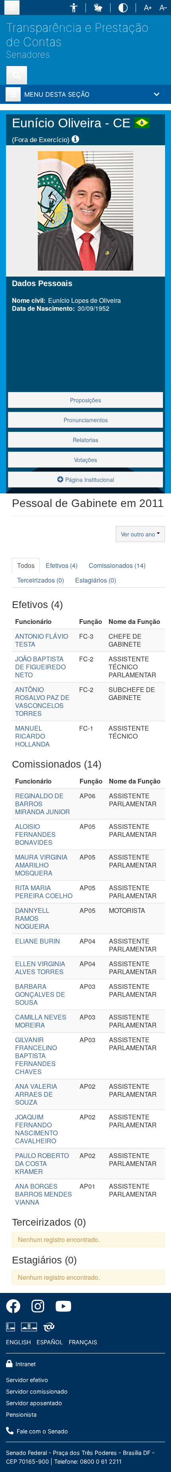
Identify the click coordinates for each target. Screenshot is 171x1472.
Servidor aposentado (34, 1403)
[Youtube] (61, 1307)
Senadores (28, 54)
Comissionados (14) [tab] (117, 565)
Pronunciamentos (86, 420)
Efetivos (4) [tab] (62, 565)
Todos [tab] (26, 565)
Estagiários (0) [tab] (95, 580)
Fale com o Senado (41, 1431)
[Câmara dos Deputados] (12, 1327)
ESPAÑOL (50, 1342)
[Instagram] (38, 1307)
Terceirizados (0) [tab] (40, 580)
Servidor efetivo (27, 1379)
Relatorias (85, 440)
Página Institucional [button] (89, 480)
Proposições (85, 400)
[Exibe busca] (16, 75)
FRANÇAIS (83, 1342)
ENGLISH (18, 1342)
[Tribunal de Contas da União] (47, 1327)
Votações (85, 460)
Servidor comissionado (37, 1391)
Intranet (25, 1364)
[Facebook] (16, 1307)
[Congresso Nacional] (29, 1327)
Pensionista (21, 1414)
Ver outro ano (139, 534)
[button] (74, 7)
